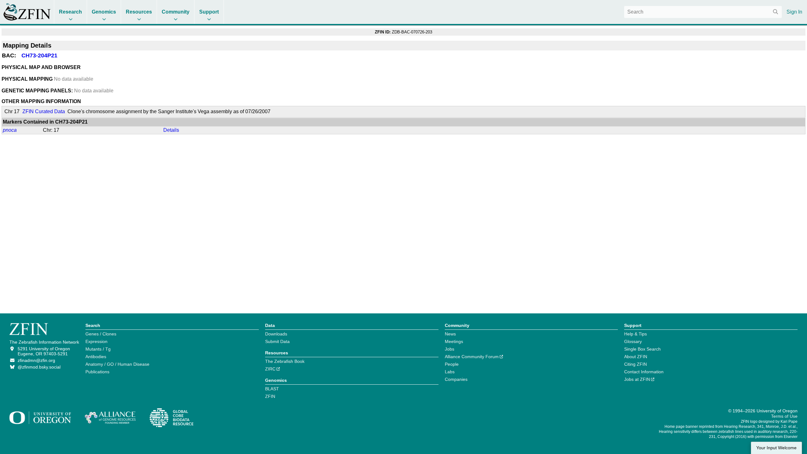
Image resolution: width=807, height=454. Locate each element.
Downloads (276, 333)
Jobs (449, 349)
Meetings (454, 341)
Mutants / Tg (98, 349)
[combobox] (703, 12)
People (452, 364)
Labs (450, 371)
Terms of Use (784, 416)
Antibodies (95, 356)
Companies (456, 379)
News (450, 333)
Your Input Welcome (776, 447)
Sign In (794, 12)
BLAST (272, 388)
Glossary (633, 341)
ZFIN (270, 396)
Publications (97, 371)
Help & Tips (635, 333)
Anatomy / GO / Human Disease (117, 364)
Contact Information (644, 371)
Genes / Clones (100, 333)
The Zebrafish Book (285, 361)
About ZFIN (635, 356)
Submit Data (277, 341)
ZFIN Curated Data (43, 111)
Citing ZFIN (635, 364)
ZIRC (270, 368)
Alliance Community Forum (472, 356)
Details (171, 130)
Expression (96, 341)
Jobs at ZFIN (637, 379)
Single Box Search (642, 349)
